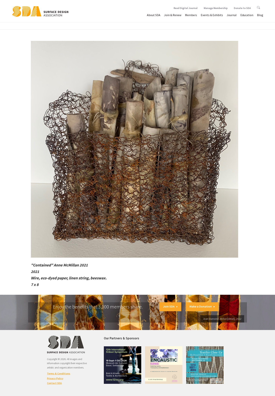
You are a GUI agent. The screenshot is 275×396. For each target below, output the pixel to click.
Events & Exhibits (212, 15)
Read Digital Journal (186, 8)
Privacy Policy (55, 378)
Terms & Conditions (58, 373)
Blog (260, 15)
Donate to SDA (242, 8)
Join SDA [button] (169, 306)
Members (191, 15)
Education (246, 15)
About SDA (153, 15)
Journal (232, 15)
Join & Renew (172, 15)
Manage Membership (216, 8)
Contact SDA (54, 383)
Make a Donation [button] (201, 306)
